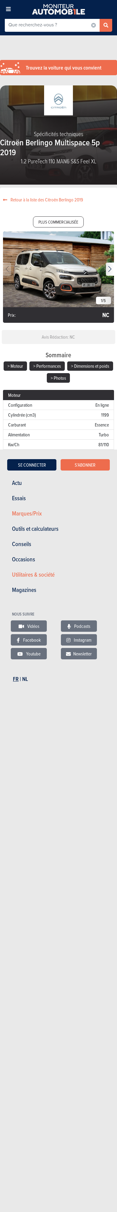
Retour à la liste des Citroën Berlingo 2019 (46, 199)
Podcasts (81, 626)
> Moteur (15, 366)
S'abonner (85, 465)
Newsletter (82, 653)
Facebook (31, 640)
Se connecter (32, 465)
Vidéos (32, 626)
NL (25, 679)
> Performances (47, 366)
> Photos (58, 378)
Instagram (82, 640)
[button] (110, 269)
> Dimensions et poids (90, 366)
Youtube (32, 653)
